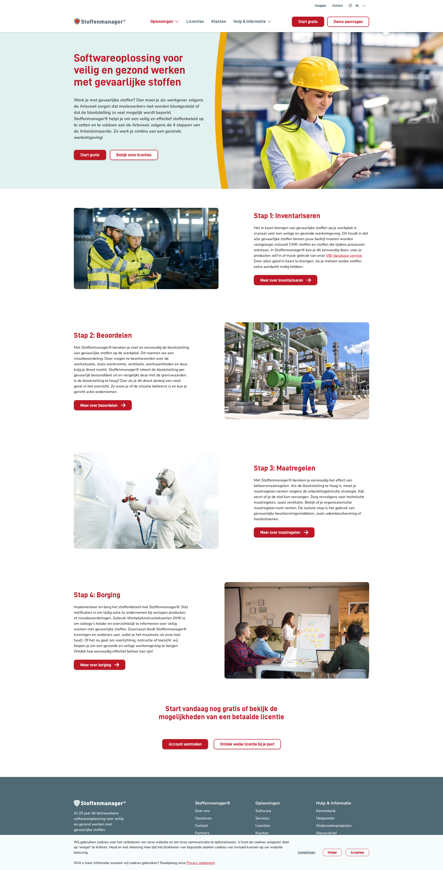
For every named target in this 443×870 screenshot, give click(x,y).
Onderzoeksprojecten (334, 825)
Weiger (332, 852)
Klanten (218, 21)
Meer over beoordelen (98, 405)
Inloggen (320, 5)
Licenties (195, 21)
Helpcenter (325, 818)
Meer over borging (95, 665)
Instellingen (306, 852)
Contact (337, 5)
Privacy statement (200, 863)
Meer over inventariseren (281, 280)
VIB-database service (344, 255)
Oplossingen (161, 21)
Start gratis (308, 21)
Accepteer (357, 852)
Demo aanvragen (348, 21)
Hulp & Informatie (249, 21)
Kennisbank (325, 810)
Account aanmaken (185, 744)
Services (262, 818)
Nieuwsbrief (326, 833)
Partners (202, 833)
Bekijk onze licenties (134, 155)
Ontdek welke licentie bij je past (247, 744)
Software (263, 810)
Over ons (202, 810)
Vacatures (203, 818)
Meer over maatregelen (280, 532)
